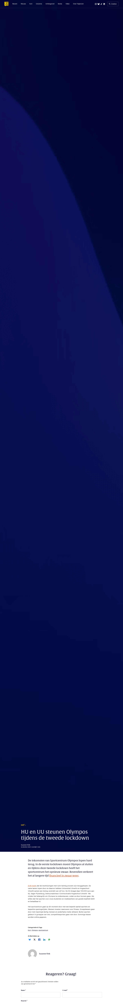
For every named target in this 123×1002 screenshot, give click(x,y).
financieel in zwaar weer (64, 875)
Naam (23, 990)
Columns (39, 4)
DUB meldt (32, 886)
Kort (30, 4)
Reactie (24, 1001)
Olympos (35, 930)
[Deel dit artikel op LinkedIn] (44, 939)
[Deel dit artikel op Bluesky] (29, 939)
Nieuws (23, 4)
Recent (14, 4)
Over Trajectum (78, 4)
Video (68, 4)
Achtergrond (50, 4)
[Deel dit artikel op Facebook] (39, 939)
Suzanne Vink (44, 954)
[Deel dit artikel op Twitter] (34, 939)
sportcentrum (43, 930)
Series (60, 4)
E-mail (65, 990)
